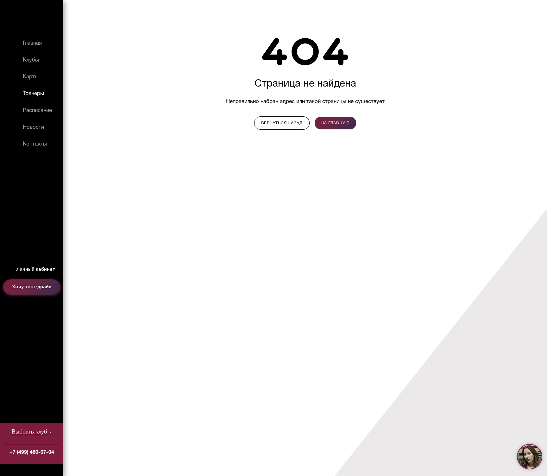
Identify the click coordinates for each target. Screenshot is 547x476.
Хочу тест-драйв (31, 287)
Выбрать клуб (29, 432)
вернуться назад (282, 123)
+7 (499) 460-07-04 (31, 452)
